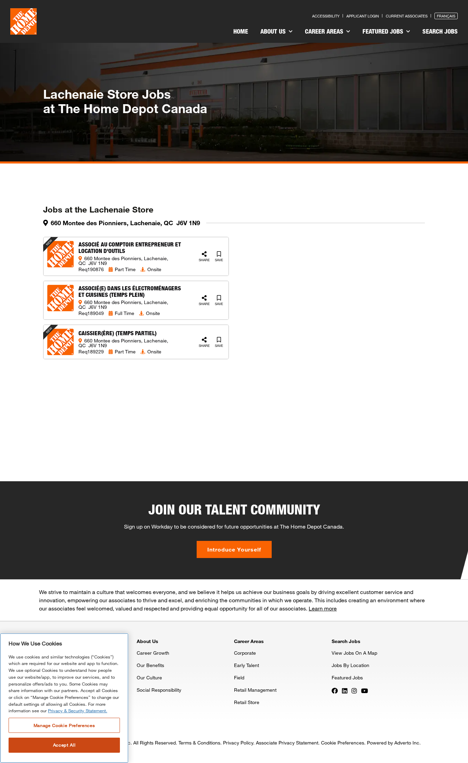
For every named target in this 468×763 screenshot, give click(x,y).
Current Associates (407, 16)
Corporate (245, 653)
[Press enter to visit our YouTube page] (364, 690)
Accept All (64, 745)
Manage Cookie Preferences (64, 725)
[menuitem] (240, 32)
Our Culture (149, 677)
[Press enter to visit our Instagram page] (354, 690)
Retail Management (255, 690)
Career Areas (325, 31)
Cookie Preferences (342, 743)
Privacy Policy (238, 743)
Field (239, 677)
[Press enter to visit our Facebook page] (335, 690)
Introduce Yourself (234, 549)
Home (240, 31)
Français (446, 16)
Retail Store (246, 702)
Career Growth (153, 653)
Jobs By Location (350, 665)
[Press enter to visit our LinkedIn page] (344, 690)
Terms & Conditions (199, 743)
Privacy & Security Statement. (77, 711)
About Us (273, 31)
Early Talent (246, 665)
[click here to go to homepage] (23, 21)
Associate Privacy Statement (287, 743)
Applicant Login (362, 16)
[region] (64, 698)
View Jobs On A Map (354, 653)
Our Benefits (150, 665)
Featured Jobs (383, 31)
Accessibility (326, 16)
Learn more (323, 608)
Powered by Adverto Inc (393, 743)
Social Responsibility (159, 690)
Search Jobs (440, 31)
